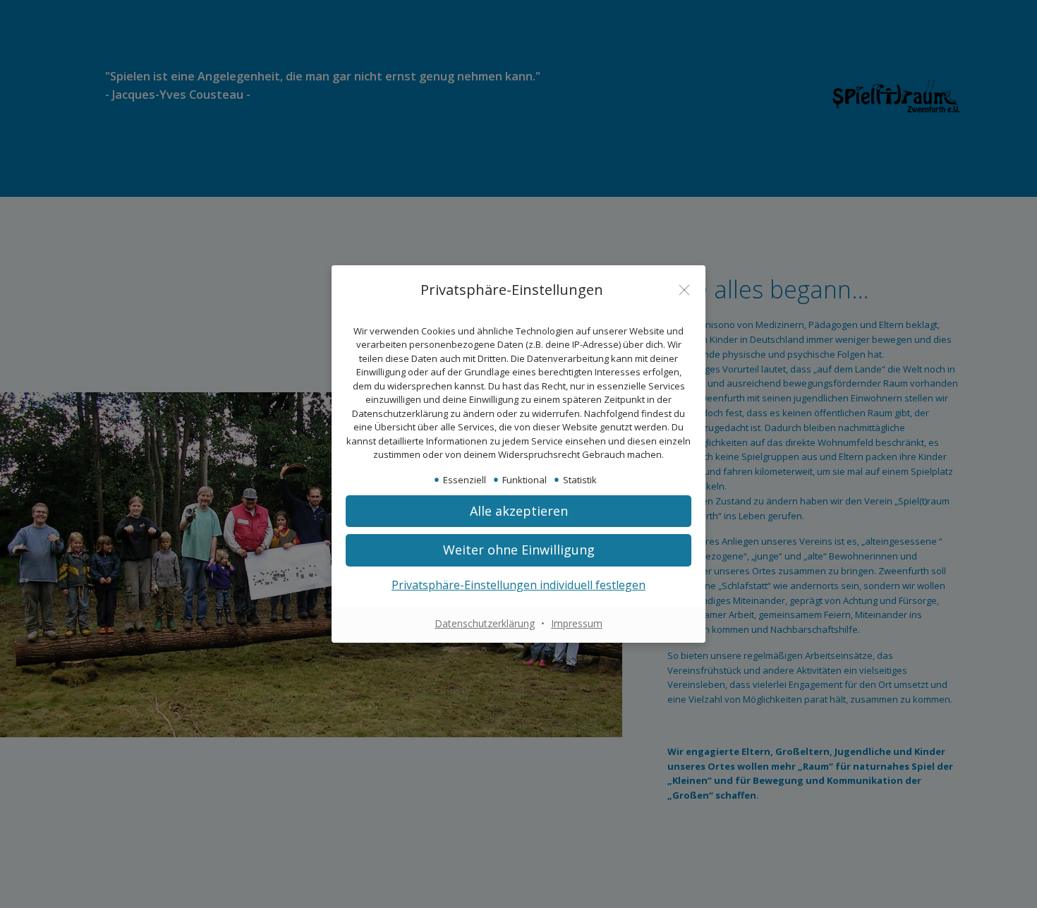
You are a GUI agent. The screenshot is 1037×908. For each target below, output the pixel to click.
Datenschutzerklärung (485, 623)
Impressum (576, 623)
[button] (518, 550)
